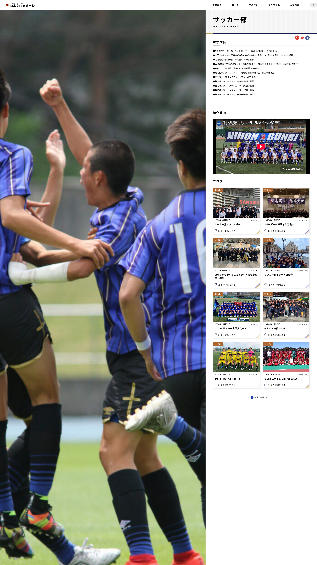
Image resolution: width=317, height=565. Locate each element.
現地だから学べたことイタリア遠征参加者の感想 (236, 276)
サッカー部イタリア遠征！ (229, 224)
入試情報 (295, 4)
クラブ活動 (274, 4)
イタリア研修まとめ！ (276, 328)
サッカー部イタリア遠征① (278, 274)
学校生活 (253, 4)
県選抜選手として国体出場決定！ (282, 378)
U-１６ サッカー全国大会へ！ (231, 328)
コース (235, 4)
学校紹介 (217, 4)
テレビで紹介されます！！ (229, 378)
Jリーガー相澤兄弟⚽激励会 (279, 224)
